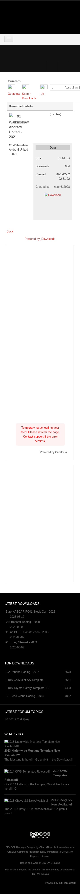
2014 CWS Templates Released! (35, 775)
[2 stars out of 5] (36, 114)
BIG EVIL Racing (51, 863)
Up (42, 93)
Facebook (52, 66)
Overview (14, 93)
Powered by (33, 238)
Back (10, 231)
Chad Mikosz (46, 847)
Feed (74, 66)
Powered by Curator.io (53, 452)
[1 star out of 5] (34, 114)
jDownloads (48, 238)
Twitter (63, 66)
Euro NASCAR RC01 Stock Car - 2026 (30, 611)
